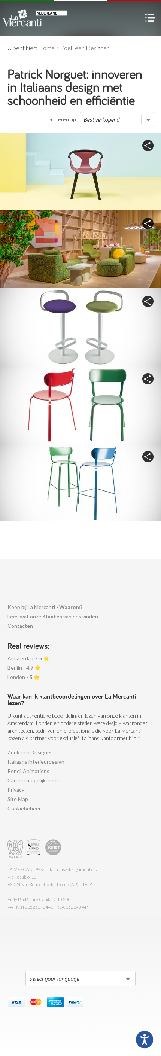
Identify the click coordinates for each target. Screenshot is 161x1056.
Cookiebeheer (24, 808)
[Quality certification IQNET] (53, 848)
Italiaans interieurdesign (35, 761)
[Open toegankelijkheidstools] (145, 1040)
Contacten (20, 626)
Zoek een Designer (29, 752)
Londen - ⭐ (23, 677)
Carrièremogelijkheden (34, 780)
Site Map (17, 799)
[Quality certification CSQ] (34, 848)
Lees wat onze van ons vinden (52, 616)
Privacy (15, 789)
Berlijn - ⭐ (24, 667)
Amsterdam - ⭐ (28, 658)
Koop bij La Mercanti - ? (45, 607)
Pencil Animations (28, 771)
